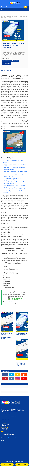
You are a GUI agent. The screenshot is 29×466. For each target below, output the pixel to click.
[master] (13, 461)
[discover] (16, 461)
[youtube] (4, 7)
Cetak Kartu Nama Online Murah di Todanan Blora (15, 188)
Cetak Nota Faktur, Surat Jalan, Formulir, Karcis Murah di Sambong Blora (21, 363)
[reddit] (24, 374)
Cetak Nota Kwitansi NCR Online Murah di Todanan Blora (21, 335)
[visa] (10, 461)
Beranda (3, 16)
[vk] (11, 378)
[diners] (19, 461)
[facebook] (1, 7)
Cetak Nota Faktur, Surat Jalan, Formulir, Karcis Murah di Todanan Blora (6, 336)
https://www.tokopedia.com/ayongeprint (17, 301)
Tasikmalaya (7, 16)
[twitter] (11, 374)
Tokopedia (7, 63)
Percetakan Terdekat (13, 437)
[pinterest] (8, 7)
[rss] (17, 374)
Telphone (16, 60)
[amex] (22, 461)
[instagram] (6, 7)
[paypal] (7, 461)
